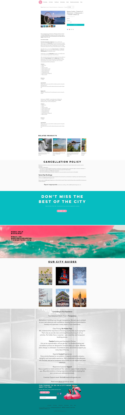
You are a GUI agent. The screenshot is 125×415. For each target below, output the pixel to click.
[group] (62, 147)
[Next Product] (84, 145)
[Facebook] (60, 394)
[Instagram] (58, 394)
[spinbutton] (69, 22)
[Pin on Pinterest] (69, 29)
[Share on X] (73, 29)
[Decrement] (67, 22)
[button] (71, 7)
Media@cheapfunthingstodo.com (21, 239)
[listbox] (71, 7)
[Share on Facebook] (67, 29)
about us (61, 381)
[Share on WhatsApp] (71, 29)
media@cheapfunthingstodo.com (48, 177)
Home (42, 7)
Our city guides (62, 261)
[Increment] (70, 22)
